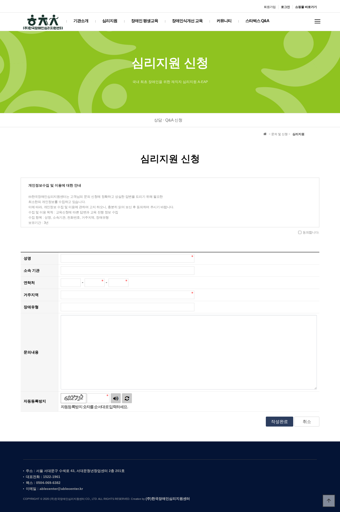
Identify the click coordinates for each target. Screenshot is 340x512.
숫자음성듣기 (116, 398)
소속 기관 (32, 270)
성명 (27, 258)
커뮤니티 (224, 21)
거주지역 (31, 294)
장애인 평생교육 (144, 21)
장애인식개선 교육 (187, 21)
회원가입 (270, 7)
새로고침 (127, 398)
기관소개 (80, 21)
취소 (307, 421)
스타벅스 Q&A (257, 21)
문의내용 (31, 352)
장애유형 (31, 307)
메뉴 (317, 21)
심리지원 (109, 21)
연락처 (29, 282)
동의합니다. (311, 232)
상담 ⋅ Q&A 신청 (168, 120)
